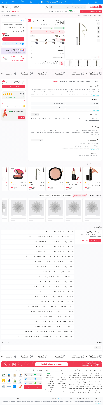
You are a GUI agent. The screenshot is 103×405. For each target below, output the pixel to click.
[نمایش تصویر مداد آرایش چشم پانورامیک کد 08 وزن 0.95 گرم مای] (96, 63)
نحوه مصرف (72, 81)
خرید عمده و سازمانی (14, 15)
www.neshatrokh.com (6, 398)
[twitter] (18, 364)
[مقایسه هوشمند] (98, 40)
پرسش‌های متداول (83, 240)
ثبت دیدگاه (13, 102)
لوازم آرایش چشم (86, 15)
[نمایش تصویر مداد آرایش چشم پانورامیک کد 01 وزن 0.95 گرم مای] (78, 63)
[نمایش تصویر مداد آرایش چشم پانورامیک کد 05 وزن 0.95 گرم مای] (69, 63)
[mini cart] (2, 6)
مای (21, 21)
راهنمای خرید (80, 81)
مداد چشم (79, 15)
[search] (47, 7)
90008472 (14, 11)
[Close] (2, 2)
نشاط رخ (99, 15)
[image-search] (50, 7)
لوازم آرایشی (93, 15)
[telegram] (9, 364)
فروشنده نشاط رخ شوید (5, 15)
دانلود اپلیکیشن (32, 387)
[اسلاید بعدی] (4, 178)
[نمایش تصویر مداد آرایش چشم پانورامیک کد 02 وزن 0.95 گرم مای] (87, 63)
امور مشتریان (93, 240)
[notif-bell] (6, 6)
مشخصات (88, 81)
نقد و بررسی (95, 81)
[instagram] (5, 364)
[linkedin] (14, 364)
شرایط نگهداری (63, 81)
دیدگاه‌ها (55, 81)
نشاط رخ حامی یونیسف (54, 398)
